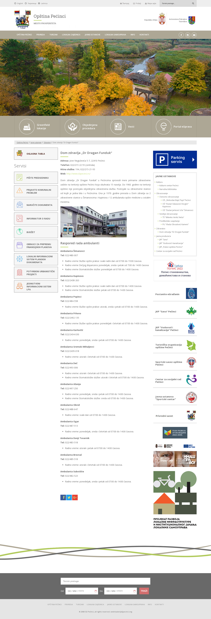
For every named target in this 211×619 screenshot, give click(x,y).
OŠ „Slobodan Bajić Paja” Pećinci (176, 200)
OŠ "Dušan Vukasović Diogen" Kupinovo (175, 205)
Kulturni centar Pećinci (169, 185)
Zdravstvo (47, 142)
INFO (133, 34)
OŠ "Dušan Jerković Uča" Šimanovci (177, 210)
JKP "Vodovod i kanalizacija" (171, 243)
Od (62, 591)
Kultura (159, 182)
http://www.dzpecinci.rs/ (78, 173)
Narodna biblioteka (168, 189)
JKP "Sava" (163, 239)
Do (101, 591)
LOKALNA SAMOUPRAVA (115, 34)
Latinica (44, 3)
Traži (144, 591)
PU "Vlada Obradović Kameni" (175, 224)
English (20, 3)
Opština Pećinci (22, 142)
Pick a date (96, 591)
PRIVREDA (40, 34)
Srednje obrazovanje (168, 214)
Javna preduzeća (163, 236)
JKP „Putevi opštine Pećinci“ (171, 247)
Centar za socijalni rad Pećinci (169, 251)
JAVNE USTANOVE (92, 34)
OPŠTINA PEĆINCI (24, 34)
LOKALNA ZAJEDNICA (71, 34)
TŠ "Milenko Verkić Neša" (173, 217)
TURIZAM (53, 34)
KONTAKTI (144, 34)
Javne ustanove (36, 142)
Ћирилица (32, 3)
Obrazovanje (162, 193)
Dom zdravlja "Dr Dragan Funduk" (174, 232)
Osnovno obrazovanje (169, 196)
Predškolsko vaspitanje (169, 221)
